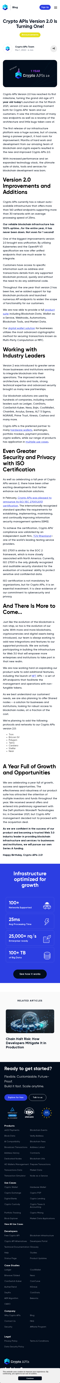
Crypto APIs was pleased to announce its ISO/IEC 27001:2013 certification (27, 502)
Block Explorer (11, 1219)
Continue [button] (30, 1378)
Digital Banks (10, 1199)
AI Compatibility (12, 1142)
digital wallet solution (21, 328)
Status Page (10, 1258)
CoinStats (35, 1293)
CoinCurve (35, 1281)
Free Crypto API (12, 1236)
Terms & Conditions (39, 1341)
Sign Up (45, 7)
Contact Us (10, 1321)
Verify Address (37, 1136)
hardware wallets (21, 430)
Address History (11, 1153)
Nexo (32, 1276)
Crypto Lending (37, 1199)
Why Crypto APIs (12, 1315)
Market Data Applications (42, 1219)
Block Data (9, 1136)
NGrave (33, 1287)
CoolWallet (35, 1270)
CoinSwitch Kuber (13, 1281)
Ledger (7, 1270)
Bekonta (34, 1298)
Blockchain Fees (38, 1142)
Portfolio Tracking (12, 1213)
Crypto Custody (12, 1204)
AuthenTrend (10, 1287)
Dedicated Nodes (13, 1159)
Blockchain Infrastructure (42, 1236)
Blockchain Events (38, 1130)
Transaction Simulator (14, 1176)
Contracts (35, 1153)
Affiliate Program (38, 1327)
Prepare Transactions (40, 1164)
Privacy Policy (10, 1341)
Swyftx (7, 1293)
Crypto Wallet (11, 1187)
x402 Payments (11, 1130)
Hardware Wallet (38, 1187)
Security (8, 1327)
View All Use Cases (13, 1224)
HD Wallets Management (16, 1164)
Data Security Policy (14, 1347)
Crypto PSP (35, 1193)
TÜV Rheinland (42, 536)
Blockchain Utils (37, 1159)
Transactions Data (13, 1170)
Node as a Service (39, 1176)
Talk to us (37, 1097)
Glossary (34, 1247)
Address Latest (37, 1147)
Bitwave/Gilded (12, 1276)
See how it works (30, 974)
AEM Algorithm (11, 1298)
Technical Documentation (16, 1247)
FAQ (32, 1321)
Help (6, 1253)
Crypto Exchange (12, 1193)
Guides (33, 1253)
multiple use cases (37, 442)
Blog (32, 1315)
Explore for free (15, 1097)
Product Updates (38, 1258)
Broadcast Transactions (15, 1147)
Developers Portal (38, 1241)
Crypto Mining (36, 1213)
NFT (34, 676)
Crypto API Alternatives (15, 1241)
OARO (7, 1304)
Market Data (36, 1170)
